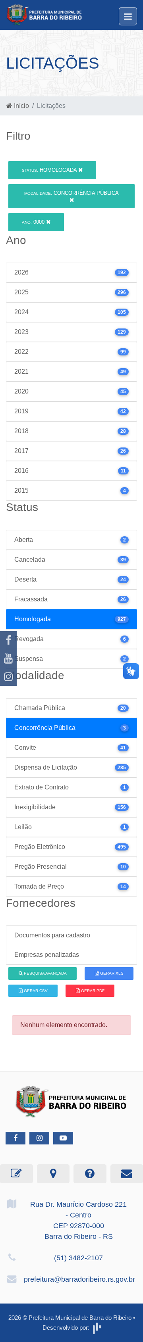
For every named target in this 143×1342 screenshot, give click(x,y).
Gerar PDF (92, 991)
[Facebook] (8, 640)
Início (20, 105)
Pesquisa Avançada (45, 973)
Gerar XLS (111, 973)
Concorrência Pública (71, 193)
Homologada (50, 170)
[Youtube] (8, 658)
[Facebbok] (15, 1138)
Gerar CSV (35, 991)
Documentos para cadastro (52, 935)
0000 (34, 222)
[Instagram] (8, 677)
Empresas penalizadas (46, 954)
